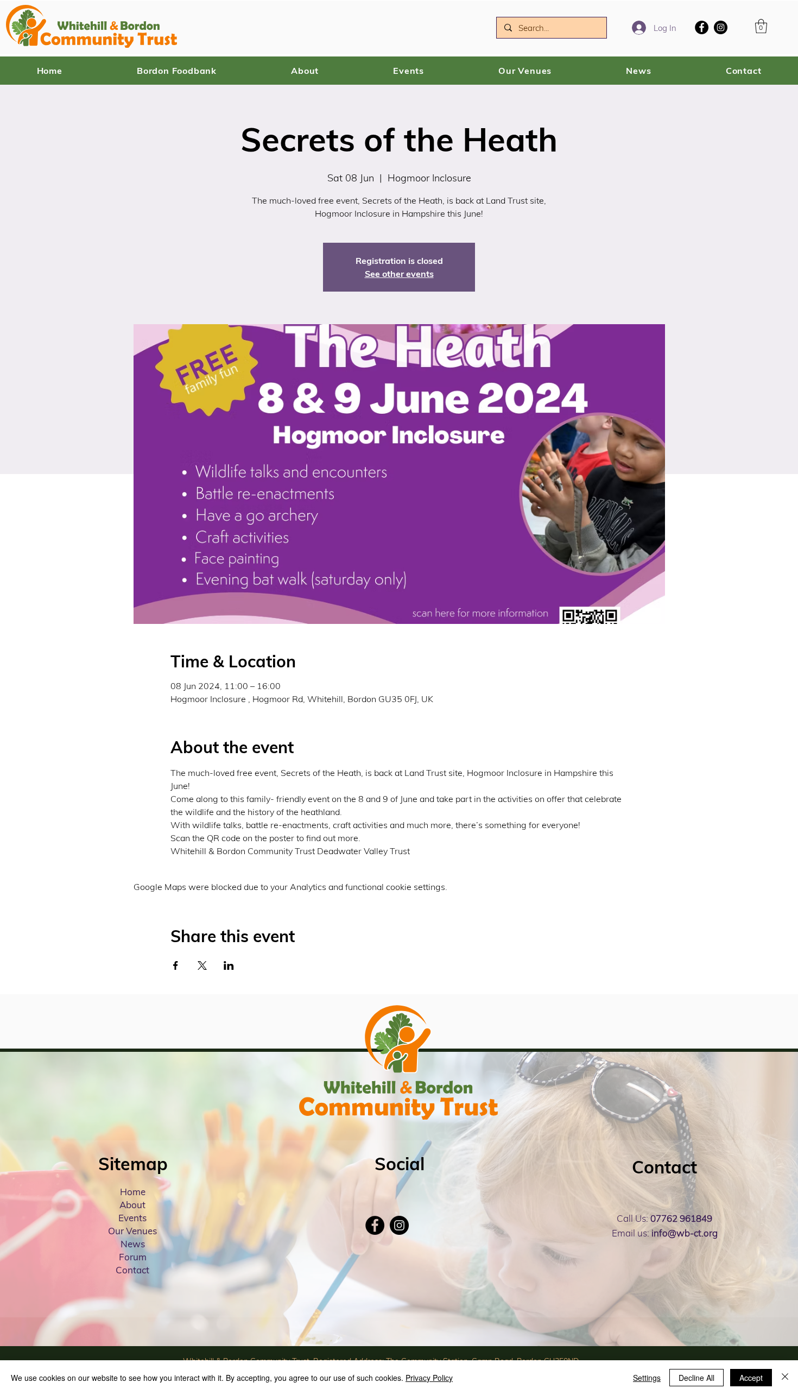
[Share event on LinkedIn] (229, 965)
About (132, 1204)
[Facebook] (701, 27)
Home (132, 1191)
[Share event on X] (202, 965)
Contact (132, 1270)
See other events (399, 273)
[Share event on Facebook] (175, 965)
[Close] (784, 1377)
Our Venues (132, 1230)
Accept (751, 1377)
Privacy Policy (429, 1377)
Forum (133, 1257)
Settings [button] (647, 1377)
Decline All (696, 1377)
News (133, 1243)
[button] (761, 26)
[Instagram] (720, 27)
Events (132, 1217)
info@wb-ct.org (684, 1233)
